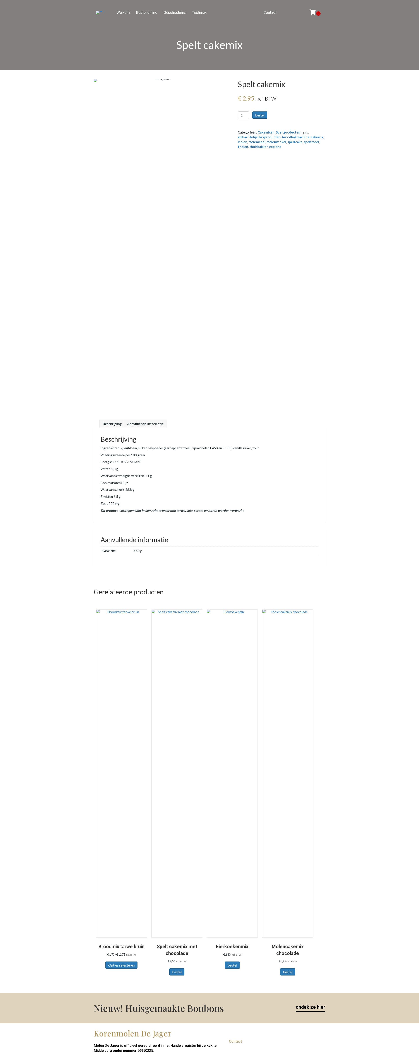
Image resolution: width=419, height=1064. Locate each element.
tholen (243, 147)
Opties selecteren (121, 965)
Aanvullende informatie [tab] (145, 424)
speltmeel (311, 142)
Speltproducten (288, 132)
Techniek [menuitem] (199, 12)
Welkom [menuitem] (123, 12)
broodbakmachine (295, 137)
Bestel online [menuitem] (146, 12)
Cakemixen (266, 132)
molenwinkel (276, 142)
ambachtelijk (248, 137)
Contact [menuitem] (269, 12)
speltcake (294, 142)
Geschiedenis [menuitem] (174, 12)
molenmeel (257, 142)
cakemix (317, 137)
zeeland (275, 147)
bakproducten (270, 137)
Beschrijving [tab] (112, 424)
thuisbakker (258, 147)
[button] (317, 1041)
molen (242, 142)
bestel (259, 115)
